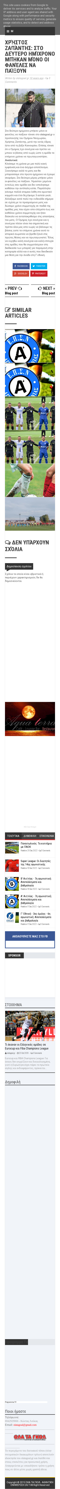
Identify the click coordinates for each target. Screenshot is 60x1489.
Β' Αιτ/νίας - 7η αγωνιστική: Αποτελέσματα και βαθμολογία (36, 882)
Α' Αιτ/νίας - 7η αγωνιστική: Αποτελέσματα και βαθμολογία (36, 899)
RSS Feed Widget (30, 827)
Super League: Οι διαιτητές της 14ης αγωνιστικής (36, 862)
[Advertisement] (30, 678)
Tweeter (40, 266)
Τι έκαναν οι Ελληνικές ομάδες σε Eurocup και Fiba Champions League (26, 1046)
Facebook (22, 266)
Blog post (11, 293)
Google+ (22, 273)
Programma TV (10, 1402)
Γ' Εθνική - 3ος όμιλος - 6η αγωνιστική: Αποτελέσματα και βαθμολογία (36, 917)
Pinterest (40, 273)
